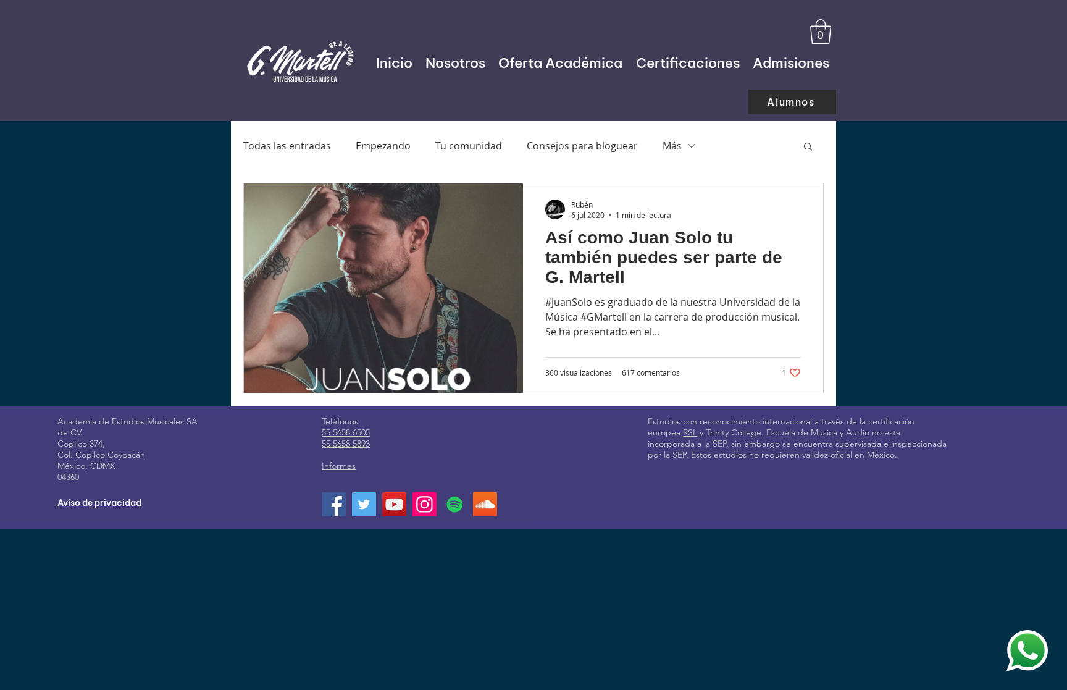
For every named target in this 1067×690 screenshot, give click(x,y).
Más (672, 146)
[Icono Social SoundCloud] (485, 504)
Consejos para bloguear (582, 146)
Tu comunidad (468, 146)
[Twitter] (364, 504)
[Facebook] (334, 504)
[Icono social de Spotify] (455, 504)
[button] (820, 31)
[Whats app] (1027, 650)
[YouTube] (394, 504)
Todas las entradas (287, 146)
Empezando (383, 146)
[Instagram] (424, 504)
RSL (690, 432)
